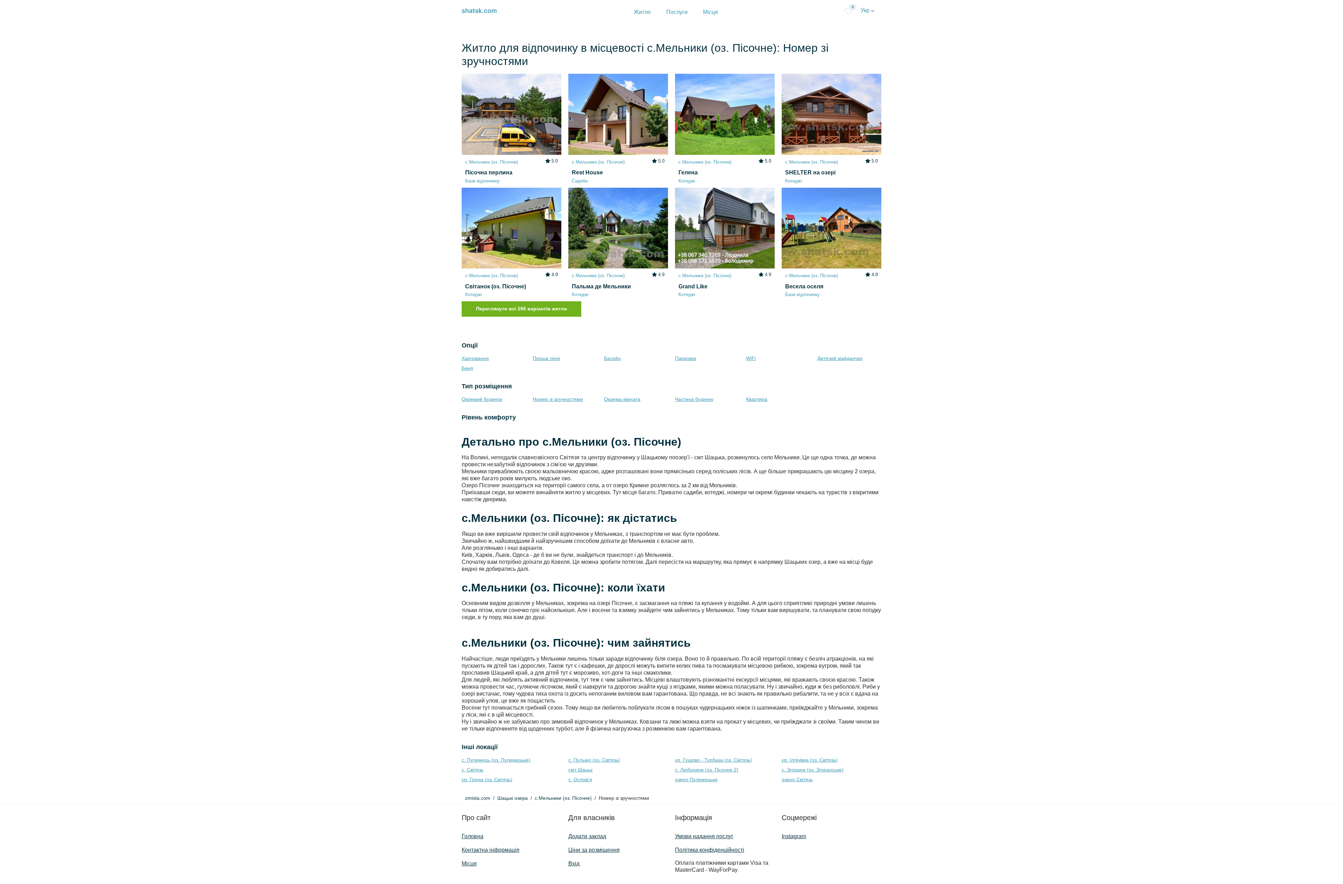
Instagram (794, 836)
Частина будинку (694, 399)
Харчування (475, 358)
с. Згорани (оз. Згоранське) (813, 769)
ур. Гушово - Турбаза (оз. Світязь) (713, 760)
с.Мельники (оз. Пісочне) (563, 798)
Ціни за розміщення (594, 850)
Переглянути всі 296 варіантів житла (521, 308)
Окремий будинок (482, 399)
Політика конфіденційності (709, 850)
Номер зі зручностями (558, 399)
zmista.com (477, 798)
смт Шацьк (580, 769)
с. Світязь (472, 769)
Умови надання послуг (704, 836)
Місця (710, 12)
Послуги (677, 12)
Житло (642, 12)
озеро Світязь (797, 779)
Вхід (574, 864)
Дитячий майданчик (839, 358)
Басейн (612, 358)
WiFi (751, 358)
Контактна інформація (490, 850)
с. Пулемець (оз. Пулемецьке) (496, 760)
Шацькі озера (512, 798)
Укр (866, 10)
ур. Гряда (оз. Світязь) (487, 779)
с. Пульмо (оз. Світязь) (594, 760)
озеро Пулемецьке (696, 779)
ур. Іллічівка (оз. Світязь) (810, 760)
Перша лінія (546, 358)
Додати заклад (587, 836)
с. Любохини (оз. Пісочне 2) (706, 769)
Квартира (756, 399)
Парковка (685, 358)
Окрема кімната (622, 399)
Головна (472, 836)
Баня (467, 368)
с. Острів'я (580, 779)
